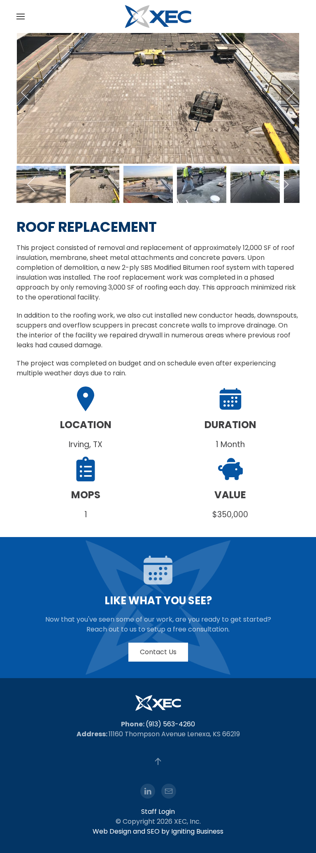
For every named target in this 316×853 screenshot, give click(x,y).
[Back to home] (158, 16)
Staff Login (158, 811)
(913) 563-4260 (170, 724)
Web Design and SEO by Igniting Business (158, 831)
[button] (20, 16)
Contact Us (158, 652)
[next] (285, 92)
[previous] (30, 92)
